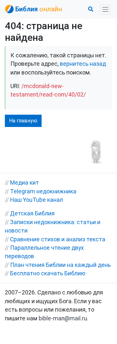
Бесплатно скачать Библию (47, 273)
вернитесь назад (83, 64)
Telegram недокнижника (43, 191)
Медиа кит (24, 182)
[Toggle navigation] (105, 10)
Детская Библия (32, 213)
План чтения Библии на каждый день (60, 265)
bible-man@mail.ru (63, 318)
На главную (23, 121)
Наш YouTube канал (36, 200)
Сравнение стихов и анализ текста (57, 239)
